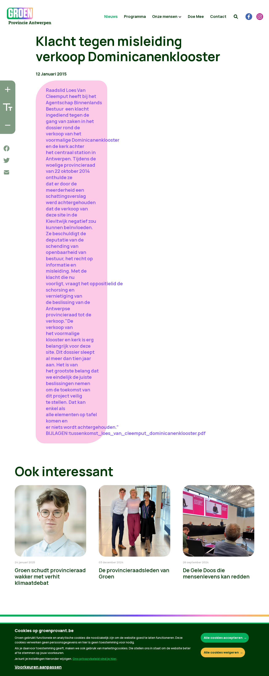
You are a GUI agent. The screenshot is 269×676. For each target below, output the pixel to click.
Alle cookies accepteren (223, 637)
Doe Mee (196, 16)
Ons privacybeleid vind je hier (94, 659)
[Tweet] (6, 160)
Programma (135, 16)
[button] (235, 16)
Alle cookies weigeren (221, 652)
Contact (218, 16)
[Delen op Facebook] (6, 148)
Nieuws (111, 16)
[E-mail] (6, 172)
